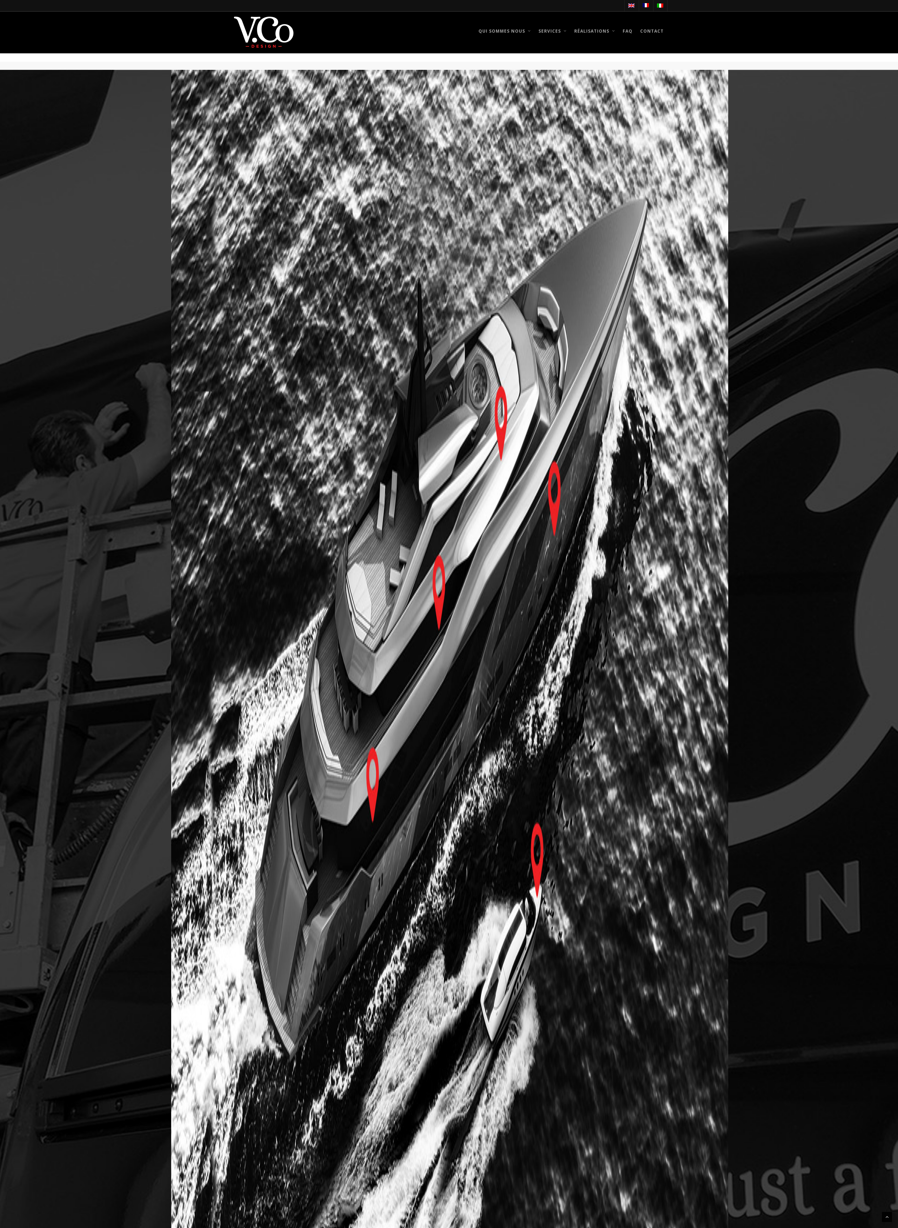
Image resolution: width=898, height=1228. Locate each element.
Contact (652, 31)
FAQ (627, 31)
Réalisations (591, 31)
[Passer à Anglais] (631, 5)
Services (549, 31)
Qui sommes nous (501, 31)
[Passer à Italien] (660, 5)
